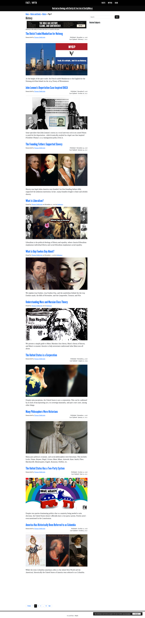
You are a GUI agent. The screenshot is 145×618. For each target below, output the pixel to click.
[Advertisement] (56, 588)
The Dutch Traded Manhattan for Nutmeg (44, 34)
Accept (136, 614)
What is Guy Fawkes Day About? (40, 251)
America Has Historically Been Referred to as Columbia (51, 525)
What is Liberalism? (35, 201)
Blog (116, 3)
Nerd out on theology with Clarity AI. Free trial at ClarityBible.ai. (72, 8)
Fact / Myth (31, 2)
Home (27, 14)
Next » (50, 606)
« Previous (29, 606)
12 (46, 606)
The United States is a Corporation (41, 355)
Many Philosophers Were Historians (42, 412)
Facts (103, 3)
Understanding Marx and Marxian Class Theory (47, 302)
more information (126, 613)
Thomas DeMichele (39, 37)
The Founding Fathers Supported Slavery (44, 144)
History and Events (35, 14)
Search (117, 17)
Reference (60, 204)
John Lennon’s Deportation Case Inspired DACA (47, 88)
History (44, 14)
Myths (110, 3)
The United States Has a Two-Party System (45, 468)
